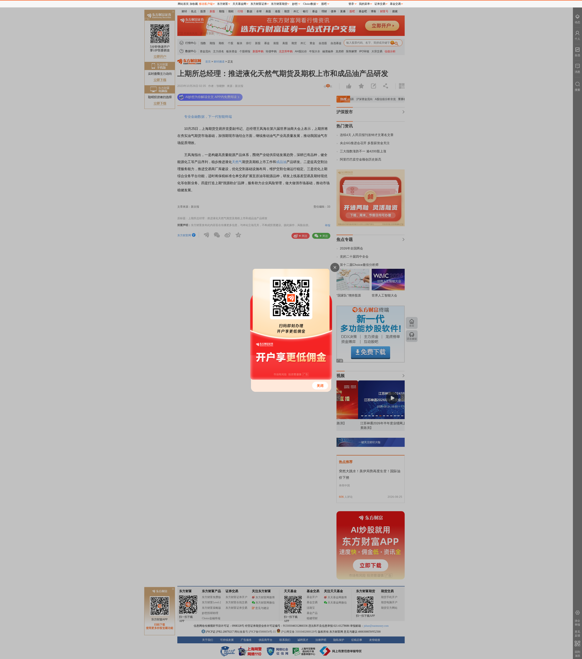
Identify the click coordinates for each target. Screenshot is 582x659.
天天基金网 (239, 3)
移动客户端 (206, 3)
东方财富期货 (279, 3)
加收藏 (194, 3)
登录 (351, 3)
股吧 (324, 3)
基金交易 (395, 3)
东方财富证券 (259, 3)
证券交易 (379, 3)
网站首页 (183, 3)
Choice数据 (309, 3)
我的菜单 (364, 3)
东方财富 (222, 3)
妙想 (295, 3)
